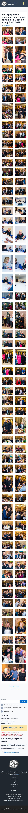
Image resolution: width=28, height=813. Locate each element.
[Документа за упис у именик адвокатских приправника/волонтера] (14, 708)
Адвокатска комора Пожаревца (13, 3)
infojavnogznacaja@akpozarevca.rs (10, 752)
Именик (14, 786)
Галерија (14, 781)
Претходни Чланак (14, 686)
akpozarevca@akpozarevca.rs (16, 727)
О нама (14, 777)
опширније (16, 774)
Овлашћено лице (5, 744)
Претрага (3, 699)
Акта (14, 782)
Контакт (14, 788)
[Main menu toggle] (24, 3)
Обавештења (14, 779)
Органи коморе (14, 784)
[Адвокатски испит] (7, 711)
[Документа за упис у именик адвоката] (12, 705)
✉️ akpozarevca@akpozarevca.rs (16, 800)
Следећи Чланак (14, 689)
